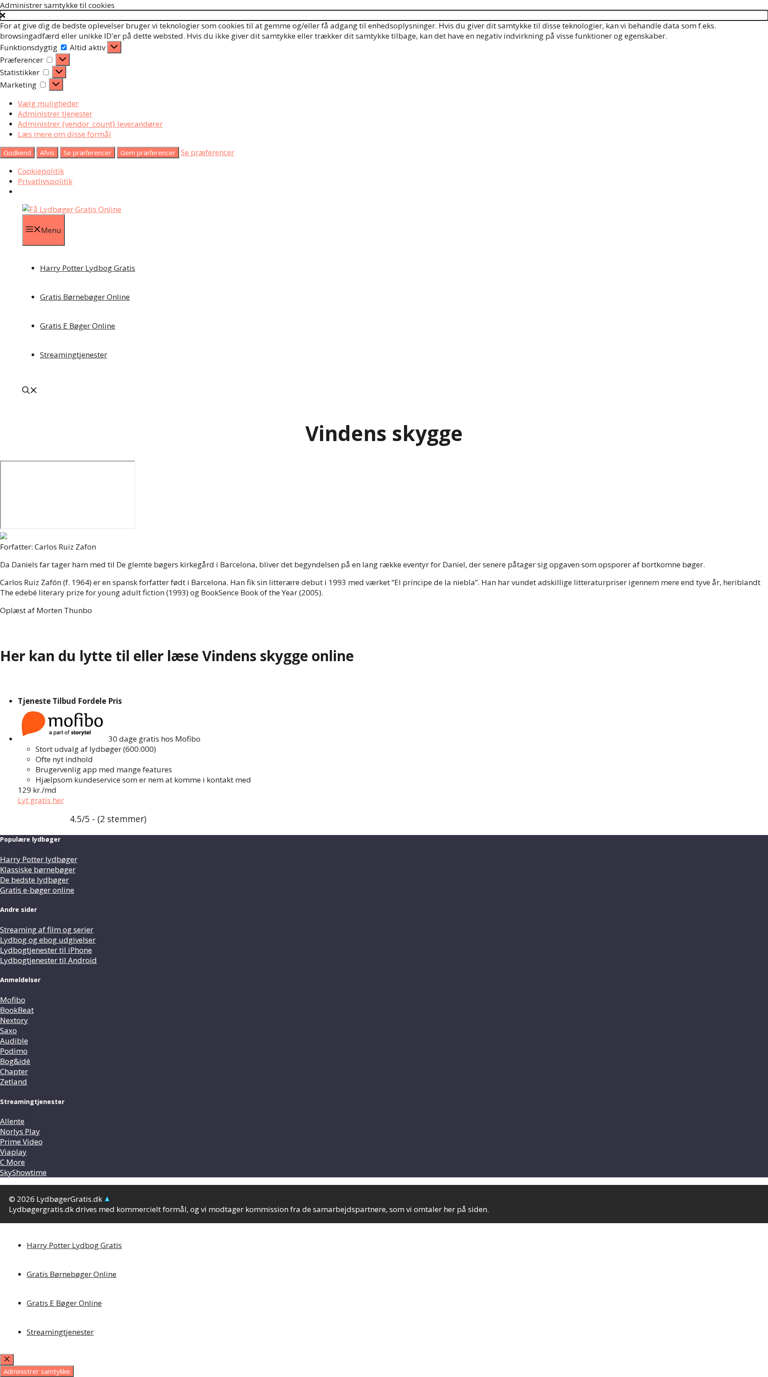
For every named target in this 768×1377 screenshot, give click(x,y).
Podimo (14, 1051)
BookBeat (17, 1010)
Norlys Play (20, 1131)
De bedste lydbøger (34, 880)
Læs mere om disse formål (64, 134)
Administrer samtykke (37, 1371)
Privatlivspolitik (45, 181)
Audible (14, 1041)
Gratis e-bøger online (37, 890)
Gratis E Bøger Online (77, 326)
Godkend (17, 152)
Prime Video (21, 1141)
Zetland (13, 1081)
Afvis (47, 152)
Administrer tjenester (55, 113)
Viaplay (13, 1152)
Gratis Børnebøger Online (85, 297)
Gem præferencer (148, 152)
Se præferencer (88, 152)
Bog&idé (15, 1061)
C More (12, 1162)
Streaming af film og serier (46, 929)
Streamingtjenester (73, 354)
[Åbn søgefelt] (29, 391)
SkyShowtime (23, 1172)
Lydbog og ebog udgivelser (48, 940)
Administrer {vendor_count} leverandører (90, 124)
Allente (12, 1121)
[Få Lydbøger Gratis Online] (71, 209)
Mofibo (12, 1000)
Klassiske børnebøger (38, 869)
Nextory (14, 1020)
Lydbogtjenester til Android (48, 960)
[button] (384, 15)
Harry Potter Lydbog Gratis (87, 268)
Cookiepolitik (41, 171)
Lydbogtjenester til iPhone (46, 950)
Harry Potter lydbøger (38, 859)
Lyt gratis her (41, 800)
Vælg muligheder (48, 103)
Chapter (14, 1071)
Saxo (8, 1030)
